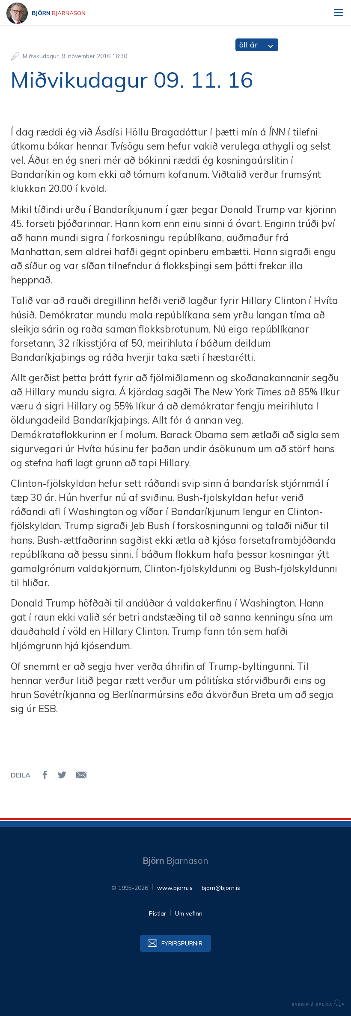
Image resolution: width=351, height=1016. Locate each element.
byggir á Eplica (318, 1003)
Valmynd (338, 12)
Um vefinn (188, 913)
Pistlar (157, 913)
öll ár (248, 45)
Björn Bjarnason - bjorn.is (53, 13)
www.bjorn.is (175, 887)
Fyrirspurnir (181, 943)
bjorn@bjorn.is (221, 887)
